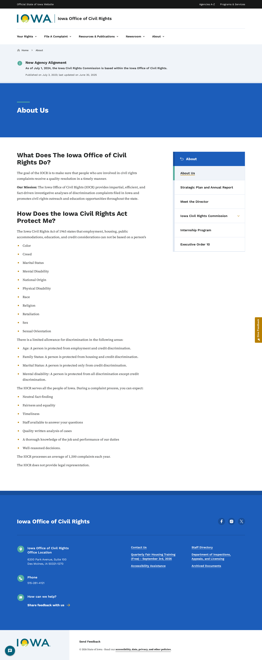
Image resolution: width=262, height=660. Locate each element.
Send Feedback (90, 641)
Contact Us (139, 547)
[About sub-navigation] (163, 36)
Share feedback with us (45, 605)
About (39, 50)
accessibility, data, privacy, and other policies (143, 649)
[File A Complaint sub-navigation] (70, 36)
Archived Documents (206, 566)
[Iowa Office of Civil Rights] (35, 18)
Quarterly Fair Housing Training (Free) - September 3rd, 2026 (153, 556)
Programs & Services (232, 4)
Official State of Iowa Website (35, 4)
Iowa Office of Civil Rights (85, 18)
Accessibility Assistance (148, 566)
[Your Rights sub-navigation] (35, 36)
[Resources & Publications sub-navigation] (117, 36)
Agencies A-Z (207, 4)
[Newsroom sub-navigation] (144, 36)
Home (25, 50)
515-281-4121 (35, 583)
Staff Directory (202, 547)
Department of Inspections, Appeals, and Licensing (211, 556)
